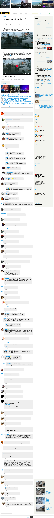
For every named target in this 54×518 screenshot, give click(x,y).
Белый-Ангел (7, 417)
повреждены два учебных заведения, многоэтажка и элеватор (44, 28)
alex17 (5, 291)
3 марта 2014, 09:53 (11, 497)
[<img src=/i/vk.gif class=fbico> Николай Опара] (2, 247)
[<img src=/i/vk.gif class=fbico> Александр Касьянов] (3, 174)
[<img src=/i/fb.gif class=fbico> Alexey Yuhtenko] (3, 120)
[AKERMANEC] (3, 427)
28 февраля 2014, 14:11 (12, 219)
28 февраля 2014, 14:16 (15, 245)
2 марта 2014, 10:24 (12, 487)
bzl (3, 453)
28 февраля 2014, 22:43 (13, 442)
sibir (4, 447)
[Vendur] (3, 128)
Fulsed (6, 487)
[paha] (2, 240)
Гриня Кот (6, 270)
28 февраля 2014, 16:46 (16, 363)
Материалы (15, 13)
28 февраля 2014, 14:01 (12, 198)
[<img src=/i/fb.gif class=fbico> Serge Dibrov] (3, 387)
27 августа (36, 18)
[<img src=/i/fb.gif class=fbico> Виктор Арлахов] (2, 237)
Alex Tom (6, 250)
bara (4, 318)
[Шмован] (2, 379)
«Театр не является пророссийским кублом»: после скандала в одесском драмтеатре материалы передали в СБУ (45, 101)
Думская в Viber (38, 203)
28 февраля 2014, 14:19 (9, 255)
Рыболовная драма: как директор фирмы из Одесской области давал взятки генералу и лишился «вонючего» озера (36, 6)
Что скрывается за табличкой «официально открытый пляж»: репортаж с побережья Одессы (46, 95)
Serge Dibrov (8, 385)
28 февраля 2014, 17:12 (16, 390)
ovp (5, 497)
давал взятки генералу (47, 69)
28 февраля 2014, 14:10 (14, 188)
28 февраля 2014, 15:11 (14, 324)
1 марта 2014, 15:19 (14, 481)
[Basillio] (2, 114)
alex (5, 183)
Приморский (7, 278)
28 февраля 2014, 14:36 (13, 296)
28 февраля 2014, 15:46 (13, 138)
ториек (5, 460)
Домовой (7, 133)
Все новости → (37, 87)
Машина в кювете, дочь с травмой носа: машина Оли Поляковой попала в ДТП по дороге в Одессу (5, 91)
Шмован (6, 379)
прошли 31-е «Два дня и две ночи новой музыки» (42, 49)
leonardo (7, 188)
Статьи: (36, 92)
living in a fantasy (10, 214)
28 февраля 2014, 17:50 (14, 385)
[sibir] (2, 447)
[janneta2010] (3, 339)
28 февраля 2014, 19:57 (13, 162)
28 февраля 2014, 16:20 (12, 145)
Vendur (7, 126)
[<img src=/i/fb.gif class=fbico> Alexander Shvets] (2, 397)
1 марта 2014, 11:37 (11, 470)
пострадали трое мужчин (48, 482)
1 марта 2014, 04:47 (15, 265)
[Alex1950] (2, 344)
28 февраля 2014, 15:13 (13, 329)
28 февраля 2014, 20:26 (14, 417)
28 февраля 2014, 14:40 (10, 308)
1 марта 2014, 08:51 (10, 460)
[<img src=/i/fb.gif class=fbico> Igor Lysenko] (2, 358)
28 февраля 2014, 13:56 (12, 113)
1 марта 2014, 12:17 (17, 172)
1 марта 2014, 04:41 (15, 167)
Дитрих (6, 193)
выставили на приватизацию (44, 33)
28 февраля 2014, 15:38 (11, 350)
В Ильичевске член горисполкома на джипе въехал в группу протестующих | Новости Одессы (18, 346)
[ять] (1, 203)
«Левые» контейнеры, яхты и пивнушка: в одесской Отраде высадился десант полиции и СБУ (15, 7)
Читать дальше (37, 163)
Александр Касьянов (9, 172)
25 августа (36, 73)
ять (3, 203)
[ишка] (2, 350)
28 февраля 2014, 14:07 (9, 203)
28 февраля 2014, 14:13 (17, 235)
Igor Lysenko (7, 356)
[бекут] (2, 308)
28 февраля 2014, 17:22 (16, 400)
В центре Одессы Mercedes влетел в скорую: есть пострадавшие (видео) (15, 100)
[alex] (2, 185)
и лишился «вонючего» (44, 70)
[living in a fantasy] (4, 213)
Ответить (6, 116)
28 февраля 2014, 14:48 (10, 318)
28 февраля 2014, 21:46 (13, 434)
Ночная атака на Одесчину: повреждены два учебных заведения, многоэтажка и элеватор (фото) (5, 6)
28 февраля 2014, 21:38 (13, 427)
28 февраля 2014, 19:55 (13, 157)
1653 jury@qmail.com (8, 313)
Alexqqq (7, 152)
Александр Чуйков (8, 369)
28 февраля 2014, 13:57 (16, 178)
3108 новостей (4, 83)
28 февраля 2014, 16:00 (14, 356)
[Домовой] (3, 135)
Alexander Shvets (8, 395)
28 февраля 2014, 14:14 (9, 240)
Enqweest (6, 198)
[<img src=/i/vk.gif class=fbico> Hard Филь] (3, 169)
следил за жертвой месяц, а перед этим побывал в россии (44, 45)
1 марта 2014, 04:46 (15, 224)
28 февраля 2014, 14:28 (14, 133)
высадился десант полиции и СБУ (44, 39)
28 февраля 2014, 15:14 (13, 344)
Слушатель (6, 442)
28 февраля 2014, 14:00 (11, 193)
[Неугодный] (2, 210)
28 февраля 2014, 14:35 (11, 291)
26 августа (36, 31)
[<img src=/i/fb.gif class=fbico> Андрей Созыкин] (2, 392)
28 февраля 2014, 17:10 (12, 379)
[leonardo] (3, 187)
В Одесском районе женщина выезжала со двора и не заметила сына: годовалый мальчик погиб (15, 91)
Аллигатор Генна (9, 363)
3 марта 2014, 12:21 (15, 502)
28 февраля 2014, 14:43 (15, 313)
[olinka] (2, 298)
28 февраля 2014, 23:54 (7, 453)
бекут (5, 308)
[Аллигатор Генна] (3, 363)
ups (6, 145)
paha (5, 240)
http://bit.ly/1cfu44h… (8, 404)
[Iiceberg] (2, 220)
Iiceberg (6, 219)
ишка (5, 350)
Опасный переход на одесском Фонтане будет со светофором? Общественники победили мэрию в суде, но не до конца (16, 102)
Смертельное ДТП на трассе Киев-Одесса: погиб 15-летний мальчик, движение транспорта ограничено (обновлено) (16, 95)
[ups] (3, 146)
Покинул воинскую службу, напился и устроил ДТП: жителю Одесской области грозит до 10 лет (24, 91)
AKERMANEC (8, 427)
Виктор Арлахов (8, 235)
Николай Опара (8, 245)
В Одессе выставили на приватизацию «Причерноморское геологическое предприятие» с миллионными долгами (49, 508)
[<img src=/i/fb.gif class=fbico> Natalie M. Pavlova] (2, 180)
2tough (7, 138)
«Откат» (10, 55)
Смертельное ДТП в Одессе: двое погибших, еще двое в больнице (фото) (15, 99)
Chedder (6, 374)
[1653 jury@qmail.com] (2, 315)
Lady (4, 255)
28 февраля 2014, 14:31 (14, 278)
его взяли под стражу (48, 65)
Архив (21, 13)
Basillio (6, 113)
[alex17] (2, 286)
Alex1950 (6, 344)
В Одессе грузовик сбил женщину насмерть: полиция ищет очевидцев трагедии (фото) (16, 98)
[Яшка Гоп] (2, 331)
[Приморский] (2, 280)
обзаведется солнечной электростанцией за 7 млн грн (44, 53)
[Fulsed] (3, 487)
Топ (26, 13)
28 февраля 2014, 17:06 (12, 374)
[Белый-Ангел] (2, 413)
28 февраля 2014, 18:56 (13, 152)
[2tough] (3, 140)
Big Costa (5, 470)
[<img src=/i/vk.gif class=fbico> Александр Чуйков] (2, 370)
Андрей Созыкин (8, 390)
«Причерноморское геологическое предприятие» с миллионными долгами (43, 35)
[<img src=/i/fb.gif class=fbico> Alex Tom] (2, 252)
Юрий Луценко (39, 83)
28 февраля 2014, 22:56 (10, 447)
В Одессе (38, 33)
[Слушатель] (2, 443)
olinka (6, 296)
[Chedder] (2, 373)
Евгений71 (7, 324)
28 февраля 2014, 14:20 (13, 126)
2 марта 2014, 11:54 (14, 492)
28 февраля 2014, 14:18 (12, 250)
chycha (6, 157)
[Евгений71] (3, 323)
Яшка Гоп (6, 329)
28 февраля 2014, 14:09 (18, 214)
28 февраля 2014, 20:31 (14, 422)
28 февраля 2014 (5, 16)
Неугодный (7, 209)
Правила (14, 513)
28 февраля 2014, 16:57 (17, 369)
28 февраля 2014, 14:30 (13, 260)
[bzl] (1, 453)
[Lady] (2, 255)
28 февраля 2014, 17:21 (15, 301)
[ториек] (2, 460)
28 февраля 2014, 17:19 (16, 395)
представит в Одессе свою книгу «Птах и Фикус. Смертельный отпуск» (44, 84)
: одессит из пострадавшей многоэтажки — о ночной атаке (43, 24)
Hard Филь (8, 167)
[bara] (2, 318)
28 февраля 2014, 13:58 (11, 183)
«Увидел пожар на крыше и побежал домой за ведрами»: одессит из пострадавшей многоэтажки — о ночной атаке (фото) (49, 492)
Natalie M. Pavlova (8, 178)
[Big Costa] (2, 470)
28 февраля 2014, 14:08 (13, 209)
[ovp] (2, 499)
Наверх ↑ (9, 106)
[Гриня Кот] (2, 272)
